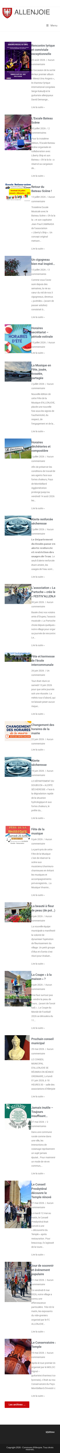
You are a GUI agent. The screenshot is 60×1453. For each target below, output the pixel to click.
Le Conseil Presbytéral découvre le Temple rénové (41, 1191)
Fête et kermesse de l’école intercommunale (43, 660)
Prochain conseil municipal (42, 1041)
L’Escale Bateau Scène (42, 120)
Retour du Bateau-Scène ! (41, 189)
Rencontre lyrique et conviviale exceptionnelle (43, 50)
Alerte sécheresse (39, 762)
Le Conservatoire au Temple (44, 1344)
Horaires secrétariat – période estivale (42, 332)
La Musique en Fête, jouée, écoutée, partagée (41, 372)
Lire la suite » (38, 107)
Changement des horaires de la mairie (42, 729)
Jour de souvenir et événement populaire (42, 1270)
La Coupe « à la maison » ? (41, 977)
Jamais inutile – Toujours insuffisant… (42, 1112)
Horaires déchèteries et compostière (40, 446)
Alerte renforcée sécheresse (42, 521)
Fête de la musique (37, 831)
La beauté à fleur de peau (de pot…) (43, 908)
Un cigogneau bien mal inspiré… (43, 262)
